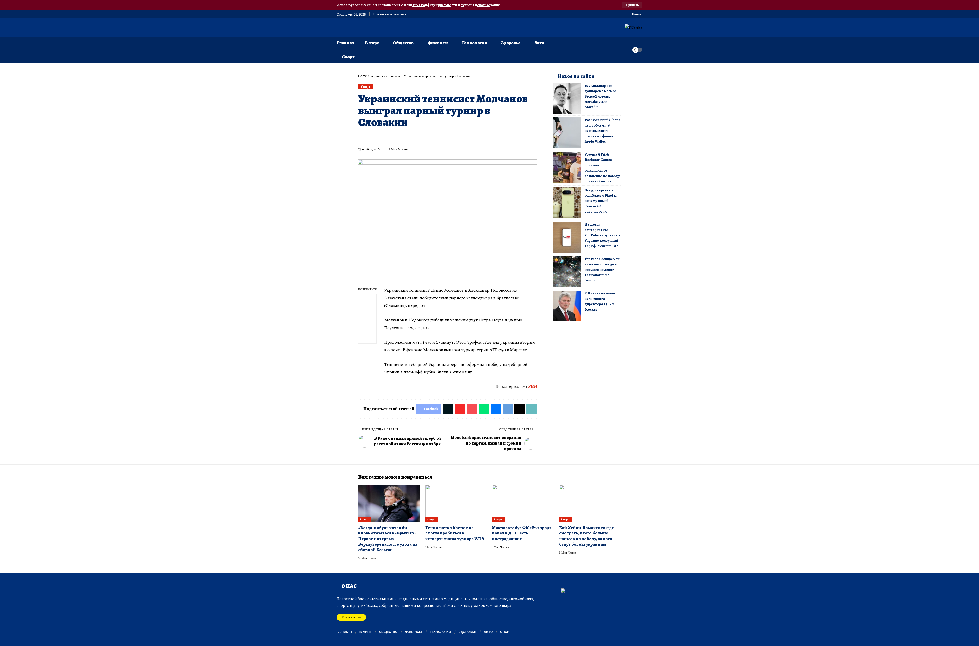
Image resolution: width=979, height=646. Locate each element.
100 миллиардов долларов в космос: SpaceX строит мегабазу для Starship (601, 96)
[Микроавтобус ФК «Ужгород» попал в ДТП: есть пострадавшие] (523, 503)
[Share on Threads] (456, 137)
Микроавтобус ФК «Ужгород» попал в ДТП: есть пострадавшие (521, 533)
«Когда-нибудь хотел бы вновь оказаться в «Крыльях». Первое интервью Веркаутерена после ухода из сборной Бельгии (387, 539)
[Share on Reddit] (427, 137)
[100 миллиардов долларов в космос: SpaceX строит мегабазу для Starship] (567, 98)
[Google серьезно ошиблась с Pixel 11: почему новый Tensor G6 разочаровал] (567, 202)
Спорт (365, 86)
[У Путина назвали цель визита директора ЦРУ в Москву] (567, 306)
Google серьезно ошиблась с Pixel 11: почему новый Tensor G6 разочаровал (601, 200)
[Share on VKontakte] (437, 137)
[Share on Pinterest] (390, 137)
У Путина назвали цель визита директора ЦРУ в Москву (600, 301)
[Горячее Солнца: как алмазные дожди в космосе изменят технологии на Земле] (567, 271)
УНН (532, 386)
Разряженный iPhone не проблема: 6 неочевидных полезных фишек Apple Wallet (603, 130)
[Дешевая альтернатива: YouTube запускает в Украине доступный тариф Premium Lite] (567, 237)
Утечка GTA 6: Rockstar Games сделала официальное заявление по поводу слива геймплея (602, 168)
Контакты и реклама (389, 14)
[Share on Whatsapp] (399, 137)
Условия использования (480, 4)
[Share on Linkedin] (409, 137)
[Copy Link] (465, 137)
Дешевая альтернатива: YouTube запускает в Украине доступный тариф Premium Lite (602, 235)
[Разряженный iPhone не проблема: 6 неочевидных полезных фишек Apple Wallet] (567, 132)
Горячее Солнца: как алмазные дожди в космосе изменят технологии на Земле (602, 269)
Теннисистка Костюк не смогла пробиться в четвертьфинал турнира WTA (454, 533)
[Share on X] (371, 137)
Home (362, 76)
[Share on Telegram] (446, 137)
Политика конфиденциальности (431, 4)
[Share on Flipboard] (380, 137)
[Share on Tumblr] (418, 137)
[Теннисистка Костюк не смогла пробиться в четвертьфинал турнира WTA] (456, 503)
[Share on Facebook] (361, 137)
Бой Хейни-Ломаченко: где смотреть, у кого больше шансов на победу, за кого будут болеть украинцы (586, 536)
